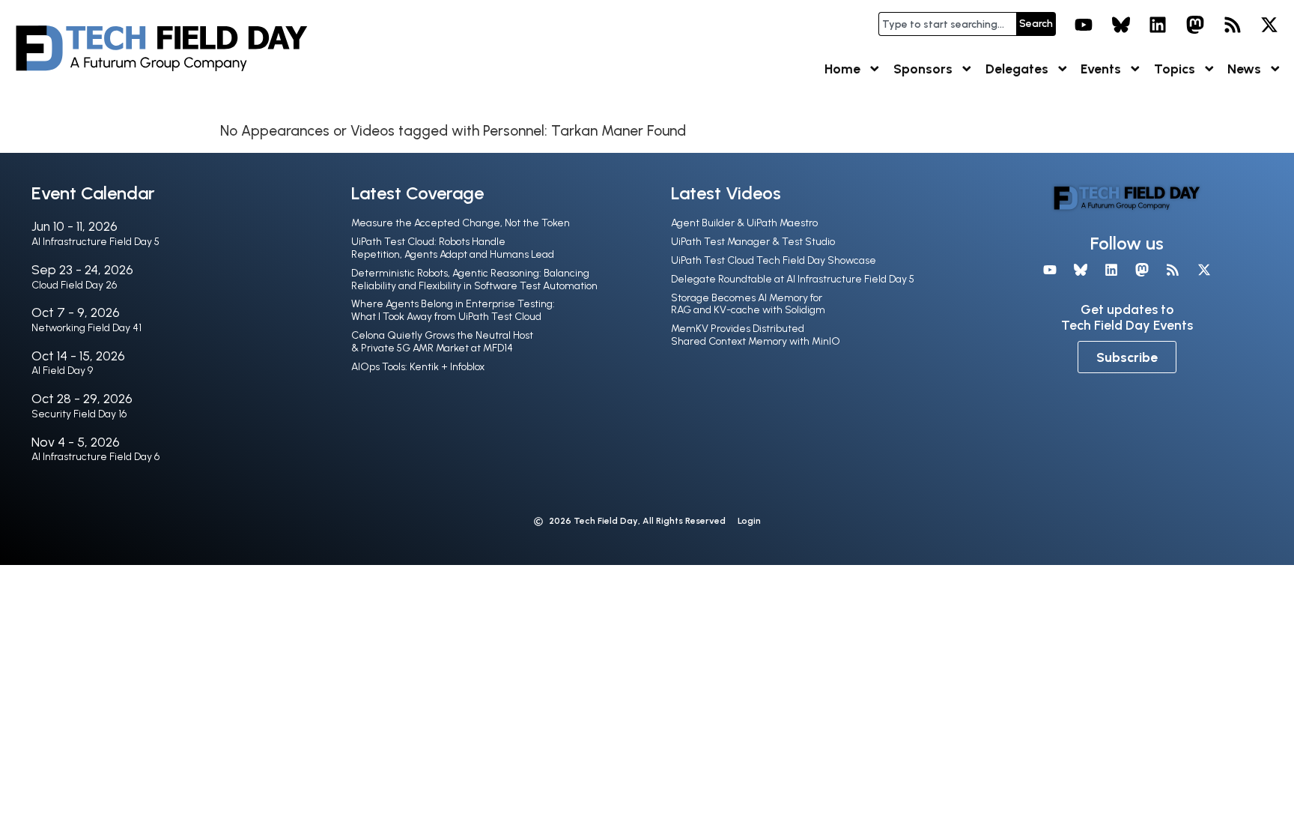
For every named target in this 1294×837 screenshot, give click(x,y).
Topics (1174, 68)
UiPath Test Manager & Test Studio (753, 241)
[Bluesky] (1121, 24)
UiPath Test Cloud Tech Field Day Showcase (773, 260)
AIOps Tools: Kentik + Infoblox (418, 366)
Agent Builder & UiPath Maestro (744, 223)
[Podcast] (1232, 24)
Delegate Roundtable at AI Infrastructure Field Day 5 (792, 279)
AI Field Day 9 (62, 370)
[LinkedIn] (1158, 24)
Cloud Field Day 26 (74, 285)
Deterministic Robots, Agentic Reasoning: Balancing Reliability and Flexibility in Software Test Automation (474, 279)
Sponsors (923, 68)
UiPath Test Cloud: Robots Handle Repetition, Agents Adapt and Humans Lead (452, 248)
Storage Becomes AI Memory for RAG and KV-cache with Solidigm (748, 304)
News (1244, 68)
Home (842, 68)
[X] (1269, 24)
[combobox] (947, 24)
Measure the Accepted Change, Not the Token (460, 223)
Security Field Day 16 (79, 414)
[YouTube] (1083, 24)
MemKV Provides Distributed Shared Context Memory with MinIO (755, 335)
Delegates (1016, 68)
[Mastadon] (1195, 24)
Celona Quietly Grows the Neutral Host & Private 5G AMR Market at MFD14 (442, 341)
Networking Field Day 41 (86, 327)
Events (1101, 68)
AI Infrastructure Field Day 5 (95, 241)
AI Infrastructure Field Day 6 (95, 456)
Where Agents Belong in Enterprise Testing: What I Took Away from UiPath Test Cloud (453, 310)
